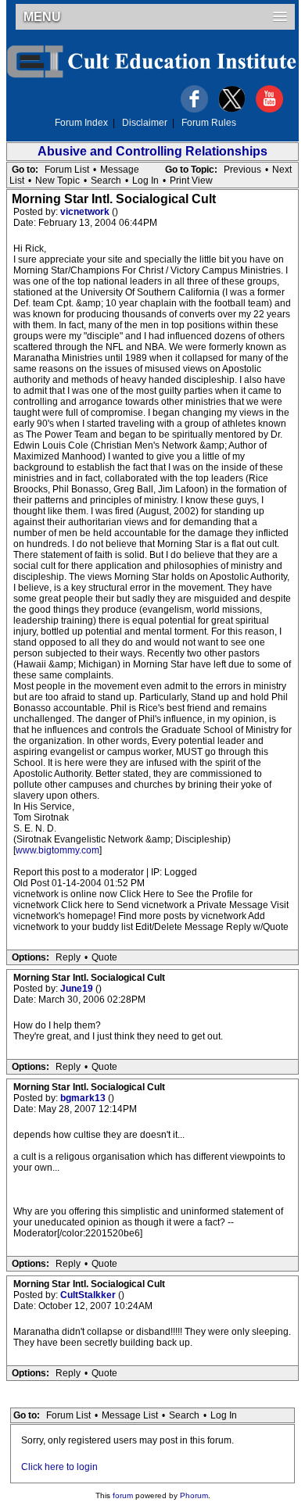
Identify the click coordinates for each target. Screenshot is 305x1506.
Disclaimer (144, 122)
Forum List (67, 169)
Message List (130, 1415)
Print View (191, 180)
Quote (104, 957)
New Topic (57, 180)
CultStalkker (89, 1295)
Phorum (194, 1495)
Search (106, 180)
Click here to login (59, 1466)
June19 (77, 988)
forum (123, 1495)
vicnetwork (86, 211)
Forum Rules (208, 122)
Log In (145, 180)
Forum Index (81, 122)
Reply (68, 957)
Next (282, 169)
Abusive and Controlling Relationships (152, 151)
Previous (242, 169)
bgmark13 (84, 1098)
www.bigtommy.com (57, 850)
